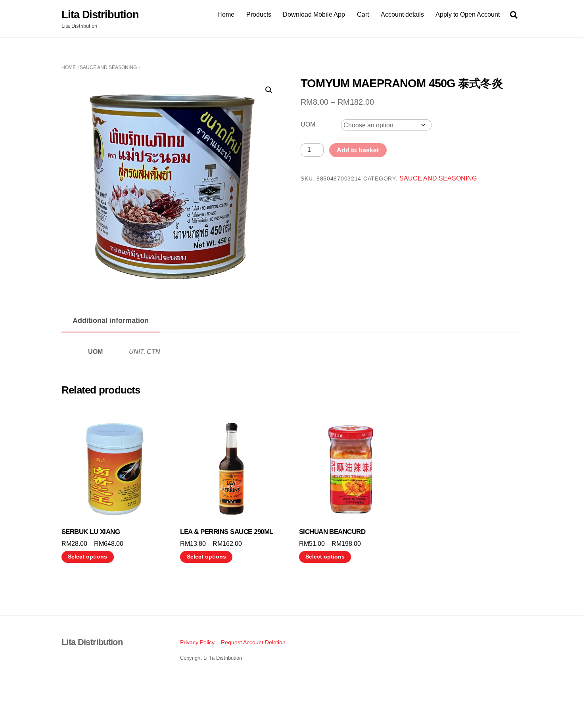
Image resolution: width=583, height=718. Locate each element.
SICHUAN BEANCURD (332, 532)
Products (258, 14)
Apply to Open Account (467, 14)
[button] (269, 90)
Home (225, 14)
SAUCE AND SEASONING (108, 67)
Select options (87, 557)
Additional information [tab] (111, 320)
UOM (308, 124)
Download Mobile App (314, 14)
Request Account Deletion (253, 642)
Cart (363, 14)
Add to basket (358, 150)
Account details (402, 14)
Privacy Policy (197, 642)
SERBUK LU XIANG (90, 532)
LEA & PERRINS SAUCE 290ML (226, 532)
